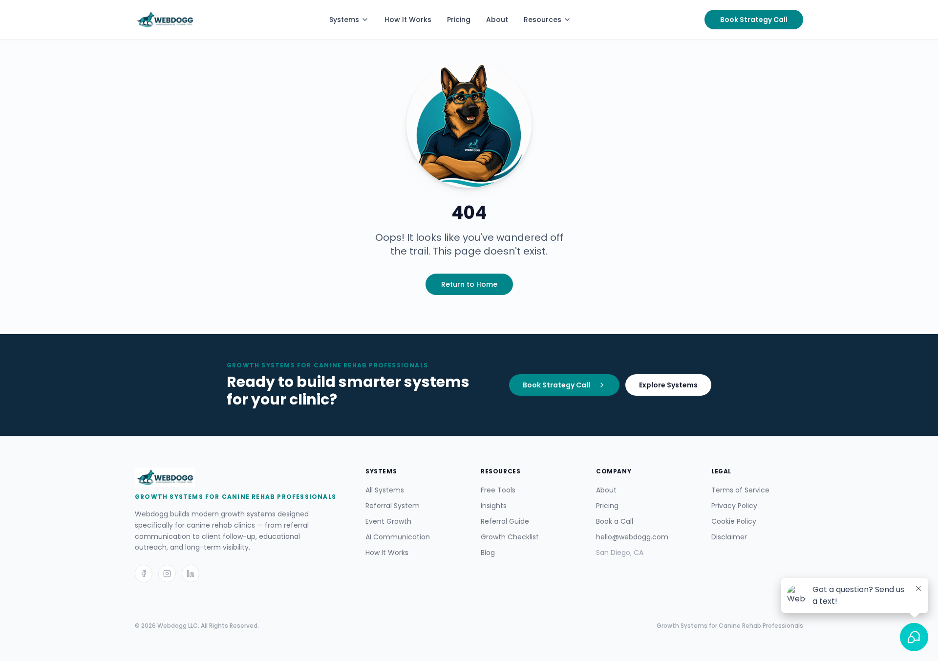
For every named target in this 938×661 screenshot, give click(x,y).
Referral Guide (505, 521)
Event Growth (388, 521)
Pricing (458, 19)
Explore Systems (668, 385)
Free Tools (498, 490)
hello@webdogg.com (632, 537)
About (497, 19)
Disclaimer (729, 537)
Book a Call (614, 521)
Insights (494, 506)
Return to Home (469, 284)
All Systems (384, 490)
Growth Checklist (510, 537)
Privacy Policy (734, 506)
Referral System (392, 506)
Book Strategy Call (754, 19)
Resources (542, 19)
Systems (344, 19)
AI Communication (397, 537)
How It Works (407, 19)
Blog (488, 552)
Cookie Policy (733, 521)
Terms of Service (740, 490)
